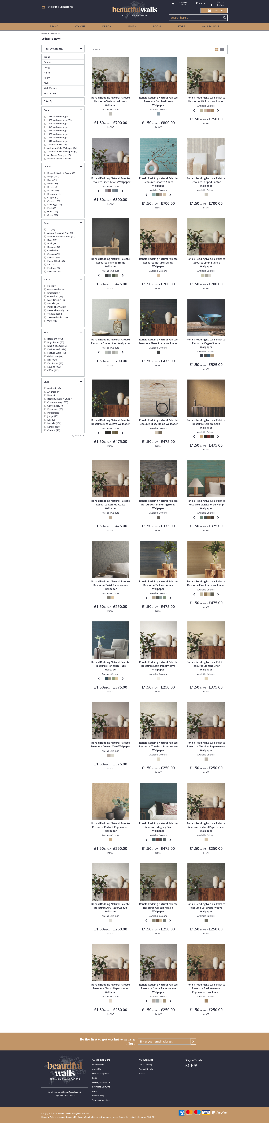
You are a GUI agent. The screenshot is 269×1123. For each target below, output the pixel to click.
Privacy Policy (98, 1096)
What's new (50, 93)
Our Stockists (98, 1065)
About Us (96, 1069)
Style (46, 83)
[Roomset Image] (110, 75)
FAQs (94, 1078)
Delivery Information (101, 1082)
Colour (47, 62)
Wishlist (142, 1073)
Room (47, 77)
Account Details (146, 1069)
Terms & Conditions (101, 1100)
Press (94, 1091)
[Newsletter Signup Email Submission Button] (193, 1041)
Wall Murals (210, 26)
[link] (187, 1065)
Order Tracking (145, 1065)
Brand (47, 56)
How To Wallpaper (100, 1073)
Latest (95, 49)
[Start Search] (225, 17)
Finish (47, 72)
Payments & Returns (101, 1087)
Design (47, 67)
